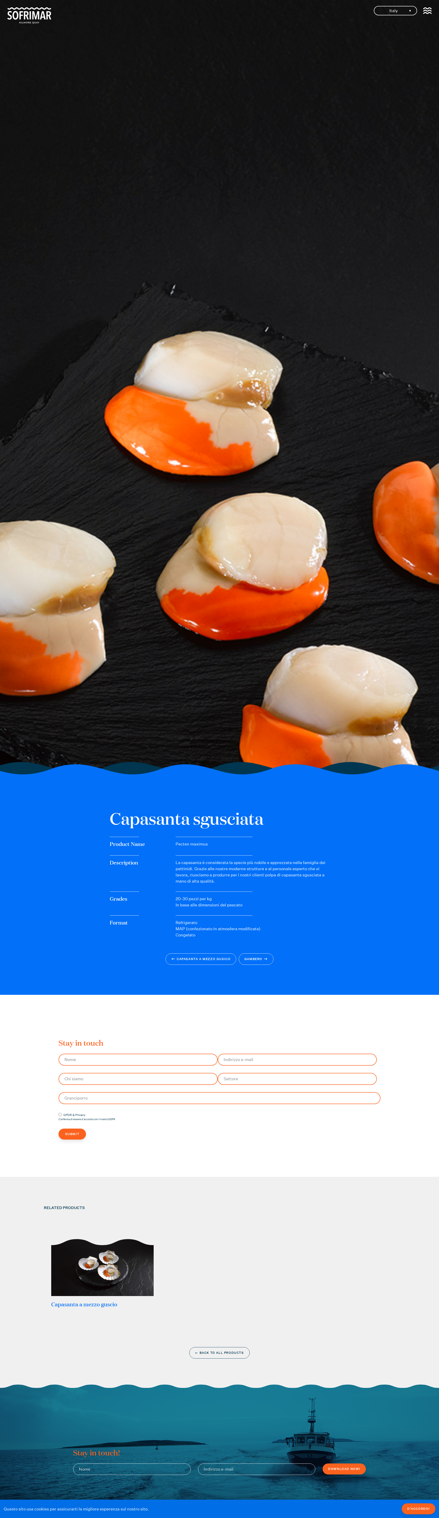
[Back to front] (29, 22)
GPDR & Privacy (74, 1115)
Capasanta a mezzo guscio (201, 958)
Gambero (256, 958)
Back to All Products (219, 1353)
